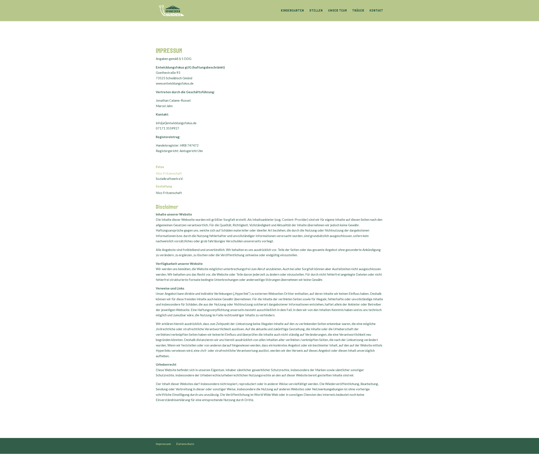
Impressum (163, 444)
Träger (358, 10)
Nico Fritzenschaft (169, 173)
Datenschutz (185, 444)
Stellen (316, 10)
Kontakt (376, 10)
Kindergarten (292, 10)
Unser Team (337, 10)
